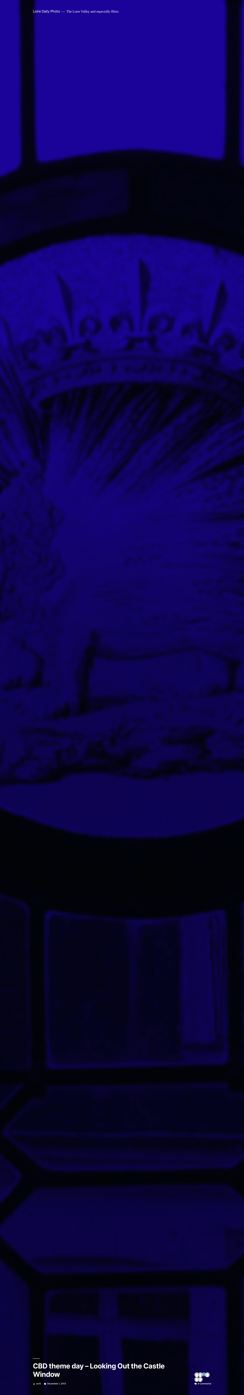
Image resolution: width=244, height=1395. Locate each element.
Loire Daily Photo (46, 11)
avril (38, 1383)
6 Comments (204, 1383)
